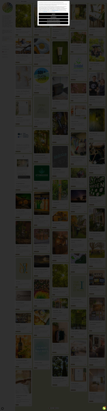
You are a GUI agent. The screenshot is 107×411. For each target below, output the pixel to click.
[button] (104, 408)
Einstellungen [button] (45, 11)
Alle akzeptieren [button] (53, 17)
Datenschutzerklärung (55, 10)
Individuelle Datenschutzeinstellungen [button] (53, 23)
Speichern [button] (53, 14)
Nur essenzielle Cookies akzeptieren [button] (53, 20)
